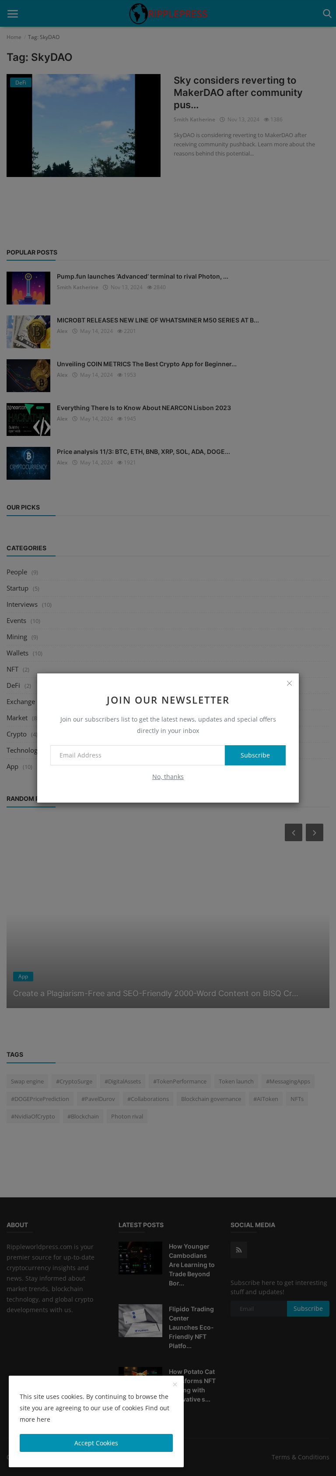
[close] (289, 683)
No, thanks (168, 776)
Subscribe (255, 755)
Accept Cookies (96, 1443)
